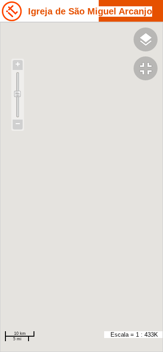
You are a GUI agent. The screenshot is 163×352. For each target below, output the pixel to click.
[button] (148, 69)
